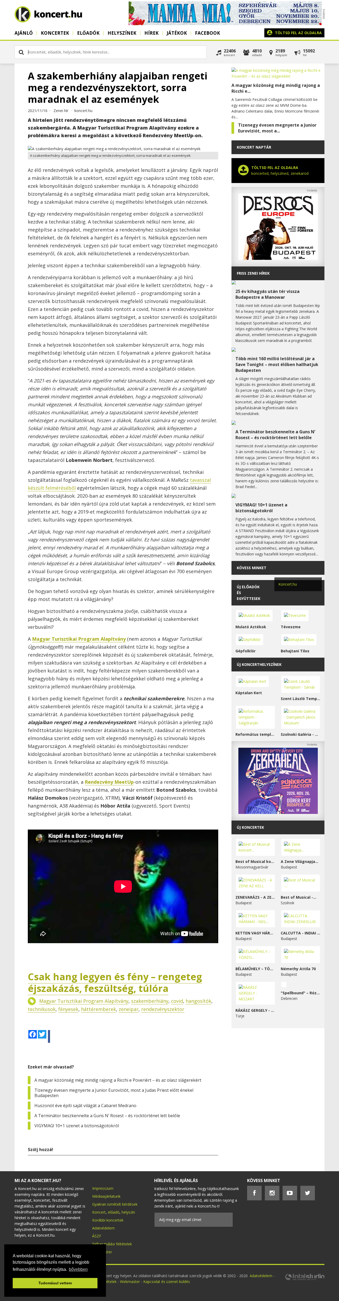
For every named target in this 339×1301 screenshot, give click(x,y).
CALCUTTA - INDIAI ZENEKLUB (301, 932)
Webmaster (130, 1281)
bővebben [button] (78, 1269)
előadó (113, 1212)
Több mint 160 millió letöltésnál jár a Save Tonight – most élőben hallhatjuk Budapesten (276, 364)
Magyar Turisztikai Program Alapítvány (83, 1001)
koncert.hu (83, 110)
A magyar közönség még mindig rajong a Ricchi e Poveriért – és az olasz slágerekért (117, 1080)
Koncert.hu (287, 584)
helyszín (128, 1212)
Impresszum (102, 1188)
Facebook (207, 33)
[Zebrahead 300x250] (278, 812)
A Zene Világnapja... (299, 861)
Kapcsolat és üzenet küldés (166, 1281)
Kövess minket (251, 567)
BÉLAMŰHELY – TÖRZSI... (255, 968)
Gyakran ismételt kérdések (114, 1204)
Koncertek (55, 33)
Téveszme (291, 626)
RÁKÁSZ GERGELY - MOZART (255, 1010)
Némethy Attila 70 (298, 968)
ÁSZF (96, 1235)
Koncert (99, 1212)
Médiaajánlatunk (106, 1196)
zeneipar (129, 1009)
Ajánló (24, 33)
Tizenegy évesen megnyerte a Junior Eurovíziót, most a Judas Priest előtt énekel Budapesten (113, 1093)
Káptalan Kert (248, 692)
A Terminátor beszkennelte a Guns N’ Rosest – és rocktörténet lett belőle (107, 1115)
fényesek (68, 1009)
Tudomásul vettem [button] (55, 1283)
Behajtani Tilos (295, 650)
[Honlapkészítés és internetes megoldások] (304, 1279)
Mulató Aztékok (250, 626)
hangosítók (198, 1001)
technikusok (42, 1009)
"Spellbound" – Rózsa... (301, 992)
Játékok (177, 33)
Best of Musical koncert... (255, 861)
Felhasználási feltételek (112, 1243)
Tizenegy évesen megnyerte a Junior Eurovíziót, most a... (277, 128)
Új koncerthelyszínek (259, 664)
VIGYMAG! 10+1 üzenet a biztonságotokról (76, 1125)
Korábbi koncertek (107, 1220)
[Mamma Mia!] (225, 23)
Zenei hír (60, 110)
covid (177, 1001)
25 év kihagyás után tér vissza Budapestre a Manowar (267, 294)
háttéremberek (98, 1009)
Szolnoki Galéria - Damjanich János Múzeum (301, 734)
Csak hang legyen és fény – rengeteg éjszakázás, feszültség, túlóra (115, 982)
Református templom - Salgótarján (255, 734)
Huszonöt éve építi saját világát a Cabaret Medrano (85, 1105)
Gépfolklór (245, 650)
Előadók (88, 33)
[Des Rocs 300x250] (278, 258)
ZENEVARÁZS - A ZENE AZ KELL (255, 897)
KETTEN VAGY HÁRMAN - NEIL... (255, 932)
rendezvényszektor (162, 1009)
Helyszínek (122, 33)
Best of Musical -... (298, 897)
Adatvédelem (103, 1228)
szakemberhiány (149, 1001)
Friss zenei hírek (253, 273)
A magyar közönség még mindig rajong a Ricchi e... (275, 88)
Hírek (151, 33)
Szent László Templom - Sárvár (301, 698)
